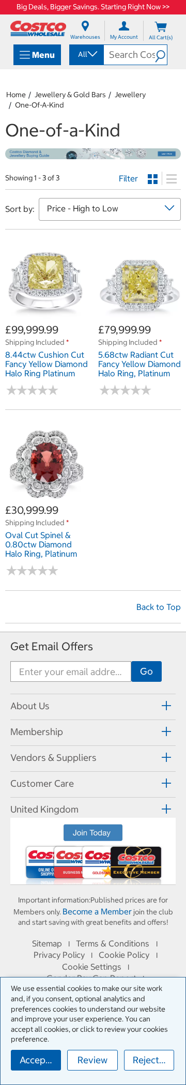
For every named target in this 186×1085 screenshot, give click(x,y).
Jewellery (130, 94)
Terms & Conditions (112, 943)
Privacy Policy (59, 955)
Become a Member (97, 911)
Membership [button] (36, 732)
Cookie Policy (124, 955)
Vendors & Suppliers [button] (53, 757)
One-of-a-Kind (39, 105)
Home (16, 94)
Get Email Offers (51, 646)
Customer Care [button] (42, 783)
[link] (46, 317)
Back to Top (158, 607)
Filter (128, 178)
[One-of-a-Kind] (93, 154)
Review (92, 1060)
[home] (38, 28)
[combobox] (86, 54)
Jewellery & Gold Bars (70, 94)
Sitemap (47, 943)
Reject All (153, 1060)
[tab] (93, 705)
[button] (161, 55)
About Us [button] (30, 706)
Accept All (40, 1060)
